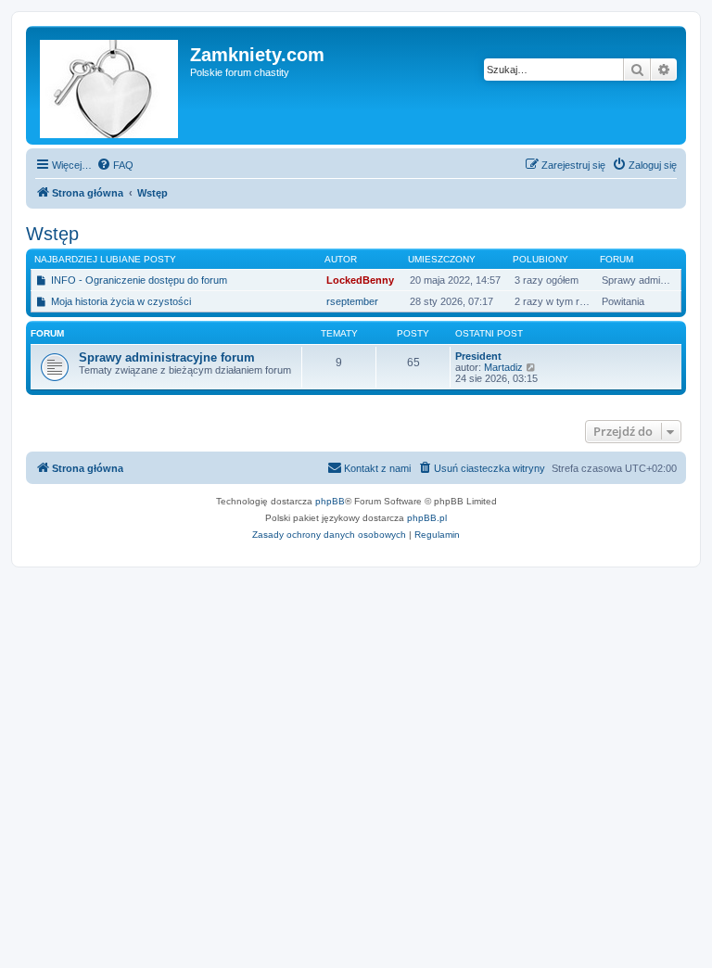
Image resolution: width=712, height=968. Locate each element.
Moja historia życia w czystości (121, 301)
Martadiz (503, 367)
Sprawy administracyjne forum (167, 357)
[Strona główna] (110, 85)
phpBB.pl (427, 518)
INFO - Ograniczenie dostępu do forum (139, 280)
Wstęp (52, 233)
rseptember (352, 301)
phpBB (330, 501)
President (478, 356)
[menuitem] (115, 165)
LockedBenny (360, 280)
